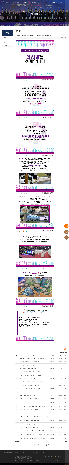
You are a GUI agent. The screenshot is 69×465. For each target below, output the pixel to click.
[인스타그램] (57, 460)
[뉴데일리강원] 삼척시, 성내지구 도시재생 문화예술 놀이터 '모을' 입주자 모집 (31, 358)
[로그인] (67, 460)
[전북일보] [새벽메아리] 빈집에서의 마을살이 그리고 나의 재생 (29, 361)
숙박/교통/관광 (6, 45)
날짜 (60, 355)
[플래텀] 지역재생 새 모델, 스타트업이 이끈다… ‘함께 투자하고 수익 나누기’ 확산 (31, 365)
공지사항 (5, 37)
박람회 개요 (26, 2)
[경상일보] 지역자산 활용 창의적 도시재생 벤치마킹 (27, 368)
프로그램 (46, 2)
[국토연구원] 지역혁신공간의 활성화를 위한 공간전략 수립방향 (29, 398)
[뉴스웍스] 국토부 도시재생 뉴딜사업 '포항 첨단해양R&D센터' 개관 (29, 371)
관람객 (40, 2)
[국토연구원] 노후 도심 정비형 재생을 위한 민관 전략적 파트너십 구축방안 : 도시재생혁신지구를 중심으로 (34, 402)
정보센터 (60, 2)
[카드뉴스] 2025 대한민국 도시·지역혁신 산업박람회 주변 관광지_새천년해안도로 (32, 438)
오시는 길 (5, 42)
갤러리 (53, 2)
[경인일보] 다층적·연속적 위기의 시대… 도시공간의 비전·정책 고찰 (29, 427)
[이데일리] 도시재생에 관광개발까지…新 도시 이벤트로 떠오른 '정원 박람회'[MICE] (32, 375)
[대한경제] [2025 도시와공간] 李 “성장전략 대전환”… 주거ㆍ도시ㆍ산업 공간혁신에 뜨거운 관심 (34, 435)
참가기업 (33, 2)
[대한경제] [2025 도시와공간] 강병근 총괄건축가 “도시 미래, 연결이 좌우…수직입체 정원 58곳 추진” (34, 417)
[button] (61, 352)
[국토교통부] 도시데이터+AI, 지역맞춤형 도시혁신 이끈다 (28, 413)
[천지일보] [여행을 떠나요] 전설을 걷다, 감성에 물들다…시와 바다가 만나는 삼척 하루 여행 (33, 424)
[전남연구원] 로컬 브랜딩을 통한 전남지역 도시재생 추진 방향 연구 (29, 420)
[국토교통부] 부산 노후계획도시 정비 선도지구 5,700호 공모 (28, 409)
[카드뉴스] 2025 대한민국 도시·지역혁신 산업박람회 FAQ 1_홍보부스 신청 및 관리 (32, 406)
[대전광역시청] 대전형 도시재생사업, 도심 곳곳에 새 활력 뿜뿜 (29, 385)
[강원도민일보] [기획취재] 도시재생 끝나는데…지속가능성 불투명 (29, 388)
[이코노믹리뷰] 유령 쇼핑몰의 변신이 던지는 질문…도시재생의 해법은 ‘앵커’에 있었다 (32, 391)
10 (48, 444)
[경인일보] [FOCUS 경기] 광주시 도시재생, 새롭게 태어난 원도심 (29, 378)
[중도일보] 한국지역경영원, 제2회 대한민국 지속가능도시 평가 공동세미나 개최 (31, 430)
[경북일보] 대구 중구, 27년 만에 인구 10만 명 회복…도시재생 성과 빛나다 (30, 381)
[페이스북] (55, 460)
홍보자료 (5, 40)
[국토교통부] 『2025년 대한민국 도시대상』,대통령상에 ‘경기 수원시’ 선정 (31, 395)
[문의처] (67, 458)
